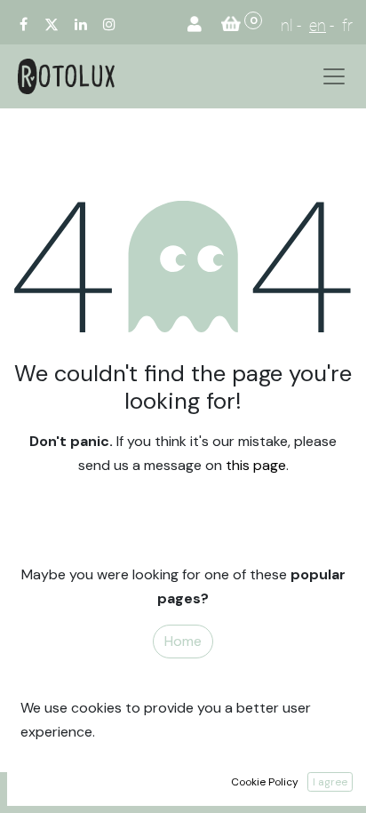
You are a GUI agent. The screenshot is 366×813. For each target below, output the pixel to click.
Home (183, 641)
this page (256, 465)
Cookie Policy (264, 782)
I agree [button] (330, 782)
